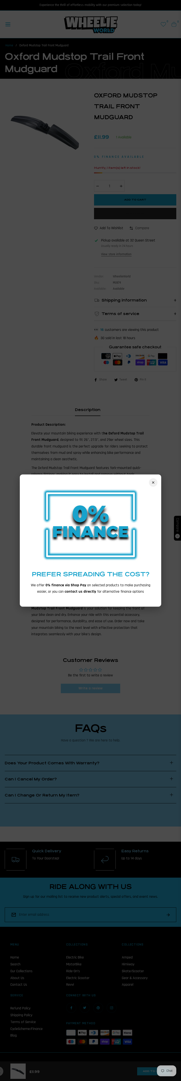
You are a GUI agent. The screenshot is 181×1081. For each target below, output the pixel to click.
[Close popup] (153, 482)
